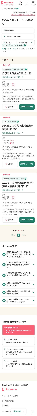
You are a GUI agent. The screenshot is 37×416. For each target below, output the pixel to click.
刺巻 (11, 92)
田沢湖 (7, 92)
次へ (24, 235)
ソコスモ (4, 8)
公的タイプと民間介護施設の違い (13, 45)
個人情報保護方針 (8, 401)
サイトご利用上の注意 (10, 396)
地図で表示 (17, 411)
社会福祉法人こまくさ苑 (11, 77)
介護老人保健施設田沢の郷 (16, 73)
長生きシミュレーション (9, 49)
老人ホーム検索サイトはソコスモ (23, 15)
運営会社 (5, 406)
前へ (13, 235)
